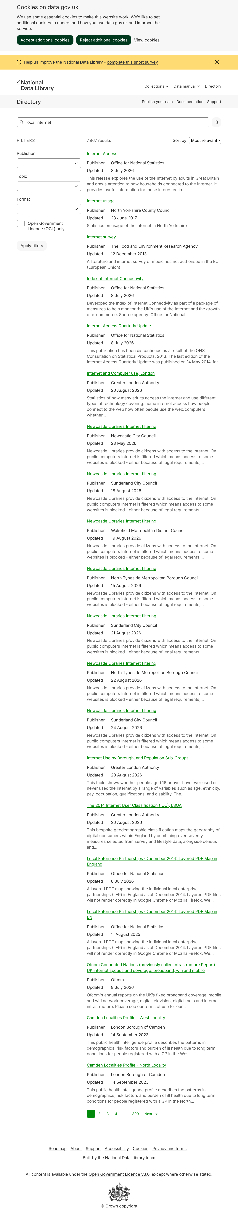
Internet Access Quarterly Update (119, 325)
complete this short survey (132, 62)
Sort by (179, 140)
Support (214, 101)
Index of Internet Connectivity (115, 278)
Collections (154, 86)
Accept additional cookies (45, 40)
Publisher (26, 153)
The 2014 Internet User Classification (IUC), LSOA (134, 805)
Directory (213, 86)
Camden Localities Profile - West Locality (126, 1017)
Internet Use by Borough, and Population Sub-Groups (138, 757)
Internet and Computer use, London (121, 373)
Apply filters (31, 245)
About (76, 1148)
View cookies (147, 40)
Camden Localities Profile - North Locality (126, 1065)
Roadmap (58, 1148)
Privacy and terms (169, 1148)
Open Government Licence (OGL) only (46, 226)
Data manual (185, 86)
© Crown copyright (119, 1206)
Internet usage (101, 200)
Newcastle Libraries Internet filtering (121, 426)
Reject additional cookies (104, 40)
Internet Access (102, 153)
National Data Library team (130, 1157)
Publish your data (157, 101)
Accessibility (117, 1148)
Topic (22, 176)
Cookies (140, 1148)
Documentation (189, 101)
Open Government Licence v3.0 (119, 1174)
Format (23, 199)
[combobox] (49, 163)
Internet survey (101, 236)
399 (135, 1114)
